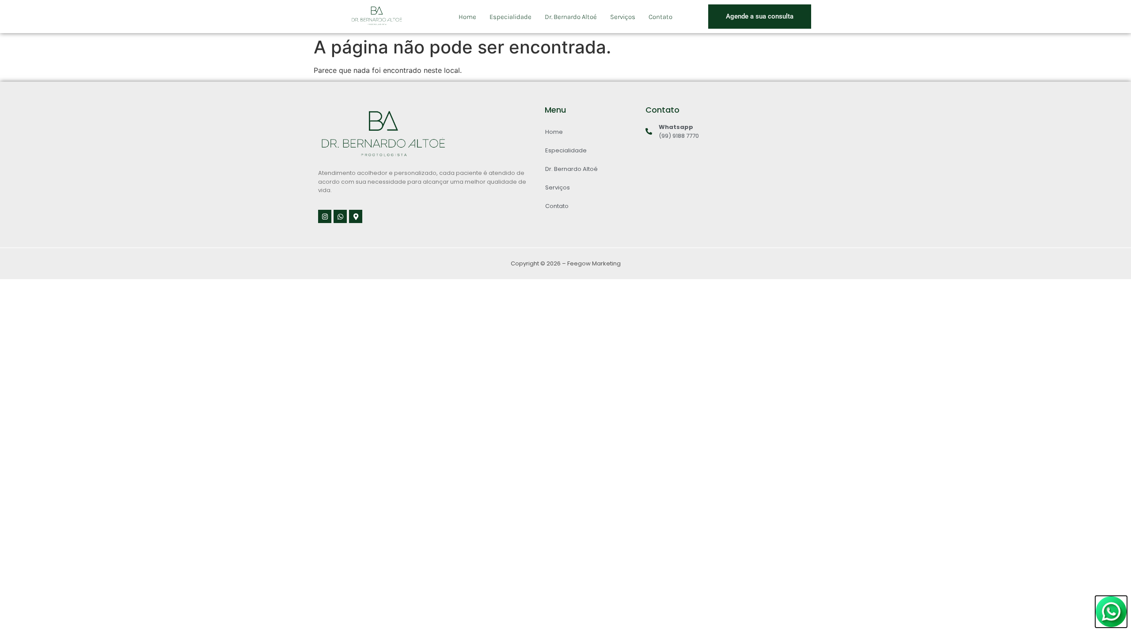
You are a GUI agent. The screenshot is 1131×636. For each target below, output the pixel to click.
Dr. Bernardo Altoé (571, 17)
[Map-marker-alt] (355, 216)
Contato (660, 17)
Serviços (622, 17)
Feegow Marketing (594, 263)
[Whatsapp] (340, 216)
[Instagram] (324, 216)
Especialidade (510, 17)
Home (467, 17)
